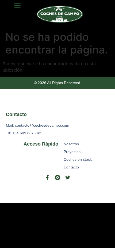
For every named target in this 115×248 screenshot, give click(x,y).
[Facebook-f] (47, 177)
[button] (17, 5)
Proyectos (72, 152)
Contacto (71, 167)
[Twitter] (67, 177)
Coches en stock (78, 159)
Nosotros (71, 144)
